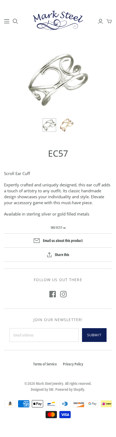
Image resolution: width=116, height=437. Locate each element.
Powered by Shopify (69, 389)
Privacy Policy (73, 364)
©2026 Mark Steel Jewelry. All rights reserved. (58, 383)
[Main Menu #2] (6, 21)
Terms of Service (45, 364)
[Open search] (15, 21)
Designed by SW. (42, 389)
